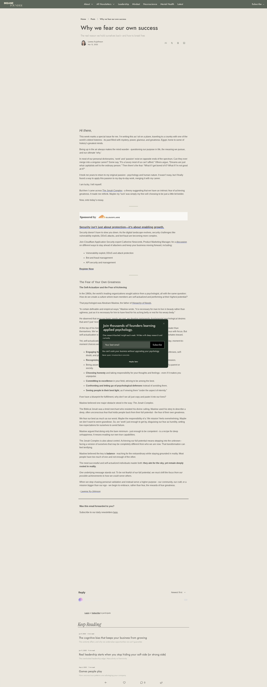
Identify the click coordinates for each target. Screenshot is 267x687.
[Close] (164, 323)
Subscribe (157, 344)
